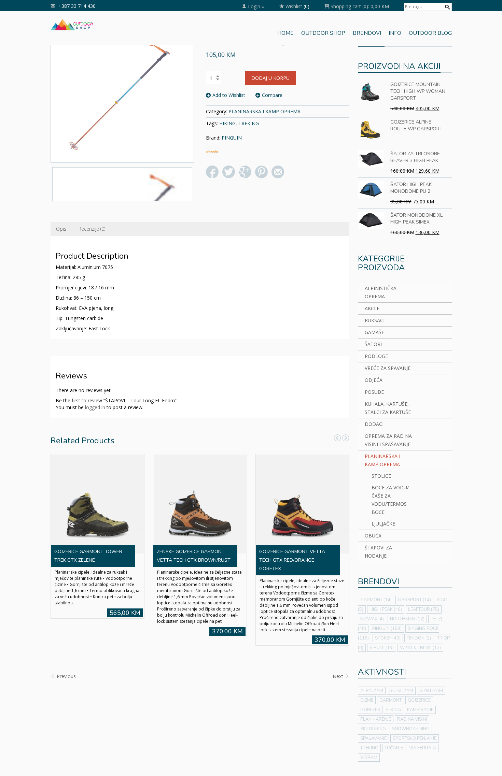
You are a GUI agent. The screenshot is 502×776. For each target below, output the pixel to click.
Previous (65, 676)
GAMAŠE (374, 332)
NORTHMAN (407, 619)
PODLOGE (376, 356)
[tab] (61, 229)
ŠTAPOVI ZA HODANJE (378, 551)
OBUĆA (373, 535)
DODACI (374, 424)
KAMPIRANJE (420, 710)
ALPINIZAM (371, 691)
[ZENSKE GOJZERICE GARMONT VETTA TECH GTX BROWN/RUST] (199, 503)
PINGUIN (232, 137)
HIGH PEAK (385, 609)
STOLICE (381, 476)
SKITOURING (373, 729)
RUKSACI (375, 320)
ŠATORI (373, 344)
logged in (95, 407)
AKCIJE (372, 308)
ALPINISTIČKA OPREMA (380, 292)
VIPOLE (381, 648)
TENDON (419, 638)
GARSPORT (414, 600)
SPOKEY (388, 638)
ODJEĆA (373, 380)
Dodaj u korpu (270, 78)
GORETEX (370, 710)
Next (339, 676)
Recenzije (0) (92, 229)
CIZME (366, 700)
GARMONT (376, 600)
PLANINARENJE (375, 719)
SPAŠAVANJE (373, 738)
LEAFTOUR (423, 609)
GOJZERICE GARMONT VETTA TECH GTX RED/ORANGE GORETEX (292, 560)
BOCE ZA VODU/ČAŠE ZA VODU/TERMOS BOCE (390, 499)
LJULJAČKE (383, 523)
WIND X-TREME (420, 648)
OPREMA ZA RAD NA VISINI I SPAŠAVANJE (388, 440)
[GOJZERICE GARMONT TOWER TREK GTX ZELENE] (97, 503)
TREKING (248, 123)
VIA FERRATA (422, 748)
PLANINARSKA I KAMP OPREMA (264, 111)
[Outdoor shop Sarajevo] (72, 24)
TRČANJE (394, 748)
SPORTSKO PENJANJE (414, 738)
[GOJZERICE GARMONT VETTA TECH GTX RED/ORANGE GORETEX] (302, 503)
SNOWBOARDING (411, 729)
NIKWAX (372, 619)
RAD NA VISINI (412, 719)
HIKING (227, 123)
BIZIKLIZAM (431, 691)
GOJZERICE (419, 700)
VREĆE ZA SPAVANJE (387, 368)
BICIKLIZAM (401, 691)
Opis (61, 229)
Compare (272, 95)
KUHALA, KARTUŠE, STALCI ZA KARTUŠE (388, 408)
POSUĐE (374, 392)
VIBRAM (368, 758)
